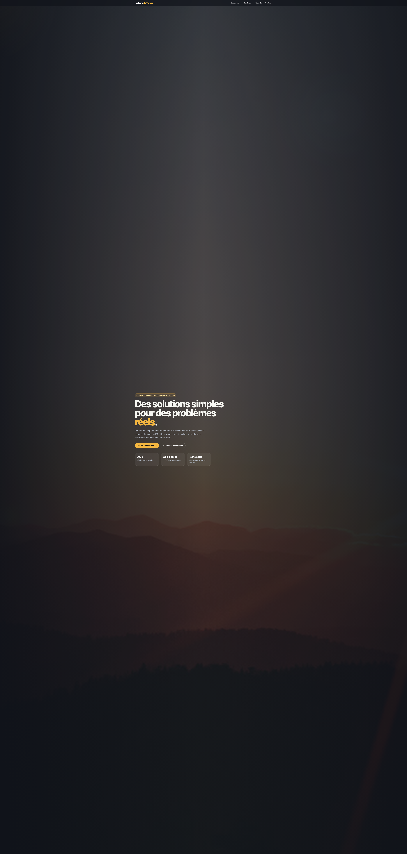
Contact (268, 3)
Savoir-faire (235, 3)
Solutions (247, 3)
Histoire (144, 3)
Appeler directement (174, 445)
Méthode (258, 3)
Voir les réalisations (145, 445)
